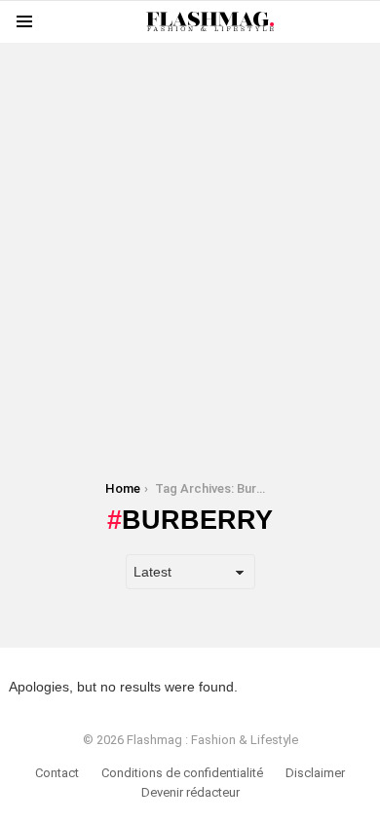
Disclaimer (315, 773)
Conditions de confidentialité (182, 773)
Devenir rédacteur (190, 792)
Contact (57, 773)
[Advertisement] (190, 233)
